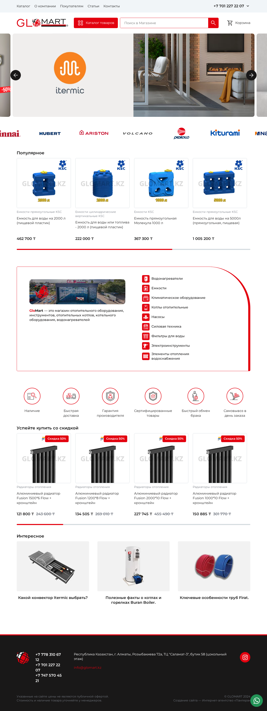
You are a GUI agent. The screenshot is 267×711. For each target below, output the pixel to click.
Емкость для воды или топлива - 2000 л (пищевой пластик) (102, 224)
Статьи (93, 6)
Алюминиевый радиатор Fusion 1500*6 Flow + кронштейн (38, 498)
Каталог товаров (100, 23)
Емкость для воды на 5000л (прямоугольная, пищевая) (217, 220)
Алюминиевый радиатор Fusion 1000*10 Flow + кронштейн (214, 498)
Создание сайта (185, 700)
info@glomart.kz (87, 668)
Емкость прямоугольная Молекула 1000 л (155, 220)
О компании (45, 6)
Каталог (23, 6)
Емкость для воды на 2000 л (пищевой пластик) (41, 220)
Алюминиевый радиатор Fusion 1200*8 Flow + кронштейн (97, 498)
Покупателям (71, 6)
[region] (133, 404)
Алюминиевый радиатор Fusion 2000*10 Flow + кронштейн (156, 498)
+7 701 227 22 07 (229, 6)
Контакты (111, 6)
